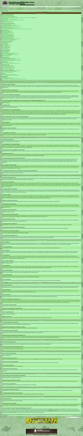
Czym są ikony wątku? (5, 48)
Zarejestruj (7, 6)
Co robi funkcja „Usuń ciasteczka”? (7, 22)
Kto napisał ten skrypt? (5, 77)
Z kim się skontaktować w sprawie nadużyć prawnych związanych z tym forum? (14, 78)
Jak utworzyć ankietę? (5, 33)
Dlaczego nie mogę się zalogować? (7, 15)
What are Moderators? (5, 51)
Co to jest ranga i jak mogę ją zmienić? (8, 28)
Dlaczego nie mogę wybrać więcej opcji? (8, 34)
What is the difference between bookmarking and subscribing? (11, 70)
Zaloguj (3, 6)
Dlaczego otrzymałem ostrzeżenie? (7, 37)
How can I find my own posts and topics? (8, 68)
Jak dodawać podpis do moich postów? (8, 32)
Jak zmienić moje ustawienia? (6, 24)
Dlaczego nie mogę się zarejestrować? (8, 21)
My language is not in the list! (6, 26)
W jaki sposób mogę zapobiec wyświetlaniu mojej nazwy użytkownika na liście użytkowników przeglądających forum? (19, 17)
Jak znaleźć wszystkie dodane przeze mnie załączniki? (10, 75)
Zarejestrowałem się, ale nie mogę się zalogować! (9, 19)
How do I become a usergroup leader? (8, 53)
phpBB (38, 434)
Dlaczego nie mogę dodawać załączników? (8, 36)
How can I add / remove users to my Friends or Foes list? (10, 63)
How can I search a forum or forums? (7, 65)
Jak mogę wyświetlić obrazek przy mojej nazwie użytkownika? (11, 27)
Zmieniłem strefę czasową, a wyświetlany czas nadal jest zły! (11, 25)
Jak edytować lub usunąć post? (7, 31)
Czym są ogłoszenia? (5, 46)
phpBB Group (36, 399)
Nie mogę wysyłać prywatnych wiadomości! (8, 58)
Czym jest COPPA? (5, 20)
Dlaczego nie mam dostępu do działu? (8, 35)
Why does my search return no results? (8, 66)
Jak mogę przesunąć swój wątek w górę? (8, 40)
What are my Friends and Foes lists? (7, 62)
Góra (2, 88)
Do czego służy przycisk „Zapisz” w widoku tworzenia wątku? (11, 38)
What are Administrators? (6, 50)
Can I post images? (5, 44)
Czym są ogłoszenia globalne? (6, 45)
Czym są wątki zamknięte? (6, 47)
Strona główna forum (5, 10)
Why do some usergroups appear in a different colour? (10, 54)
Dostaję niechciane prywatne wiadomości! (8, 59)
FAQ (80, 6)
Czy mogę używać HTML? (6, 43)
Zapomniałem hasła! (5, 18)
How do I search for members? (6, 67)
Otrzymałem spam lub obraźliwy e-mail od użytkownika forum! (11, 60)
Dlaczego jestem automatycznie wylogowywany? (9, 16)
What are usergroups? (5, 52)
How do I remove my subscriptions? (7, 72)
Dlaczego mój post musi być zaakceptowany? (9, 39)
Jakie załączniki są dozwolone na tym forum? (9, 74)
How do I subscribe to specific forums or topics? (9, 71)
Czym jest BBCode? (5, 42)
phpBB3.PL (48, 435)
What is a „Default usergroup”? (6, 55)
